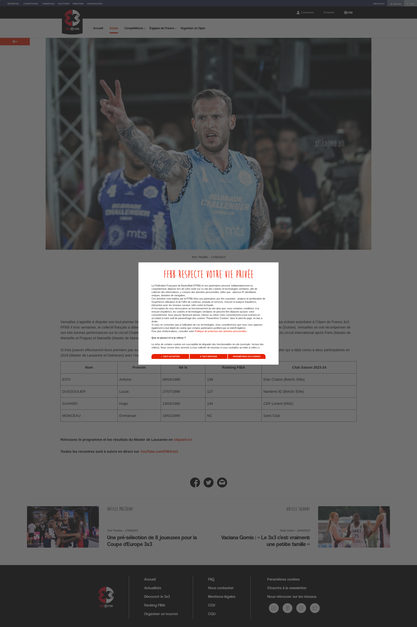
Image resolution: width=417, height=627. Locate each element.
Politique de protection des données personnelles (221, 331)
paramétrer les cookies (246, 356)
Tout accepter (171, 356)
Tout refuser (209, 356)
